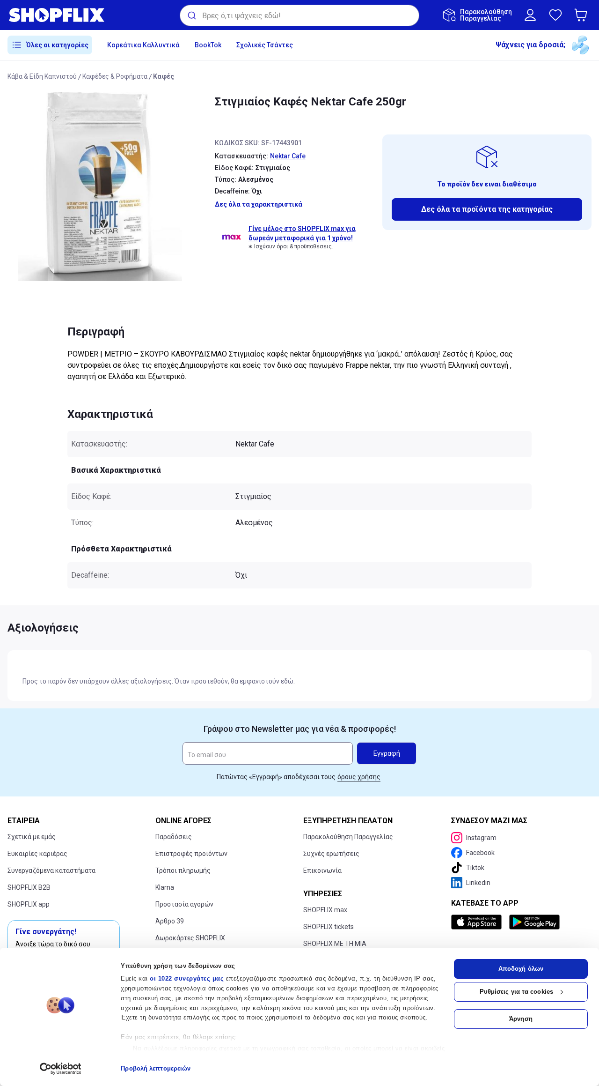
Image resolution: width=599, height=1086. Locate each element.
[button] (583, 15)
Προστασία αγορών (184, 904)
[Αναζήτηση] (191, 15)
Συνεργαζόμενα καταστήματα (51, 870)
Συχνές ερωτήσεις (331, 853)
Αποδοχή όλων (520, 968)
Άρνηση (521, 1018)
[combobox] (299, 15)
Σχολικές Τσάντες (264, 45)
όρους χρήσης (358, 777)
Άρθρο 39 (169, 921)
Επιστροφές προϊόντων (191, 853)
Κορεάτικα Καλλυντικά (143, 45)
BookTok (208, 45)
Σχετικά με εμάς (31, 837)
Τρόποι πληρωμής (183, 870)
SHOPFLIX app (28, 904)
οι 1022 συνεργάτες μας (187, 978)
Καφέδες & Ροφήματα (114, 76)
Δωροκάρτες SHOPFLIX (190, 938)
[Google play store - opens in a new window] (534, 922)
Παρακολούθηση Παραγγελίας (348, 837)
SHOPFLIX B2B (29, 887)
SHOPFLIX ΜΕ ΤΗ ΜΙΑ (334, 943)
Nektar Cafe (288, 156)
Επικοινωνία (322, 870)
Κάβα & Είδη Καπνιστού (42, 76)
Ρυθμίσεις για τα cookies (516, 991)
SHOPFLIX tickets (328, 926)
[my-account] (530, 15)
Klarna (164, 887)
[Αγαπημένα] (555, 15)
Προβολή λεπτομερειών (155, 1068)
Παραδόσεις (173, 837)
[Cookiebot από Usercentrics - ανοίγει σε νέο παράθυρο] (61, 1069)
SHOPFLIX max (325, 910)
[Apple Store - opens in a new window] (478, 922)
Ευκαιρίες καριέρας (37, 853)
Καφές (163, 76)
